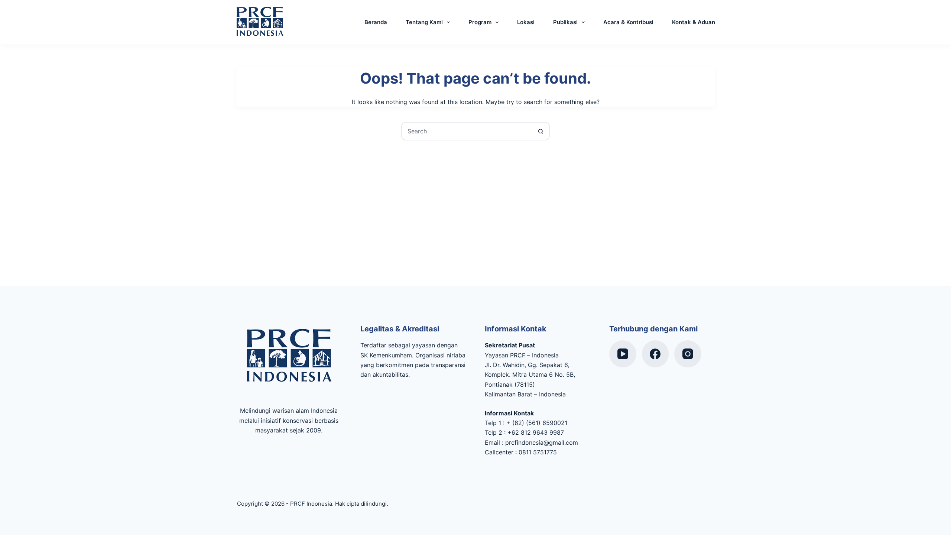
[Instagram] (687, 353)
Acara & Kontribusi (628, 22)
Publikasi (565, 22)
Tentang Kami (424, 22)
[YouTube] (622, 353)
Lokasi (526, 22)
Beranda (375, 22)
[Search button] (540, 131)
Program (479, 22)
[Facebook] (655, 353)
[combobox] (467, 131)
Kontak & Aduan (693, 22)
